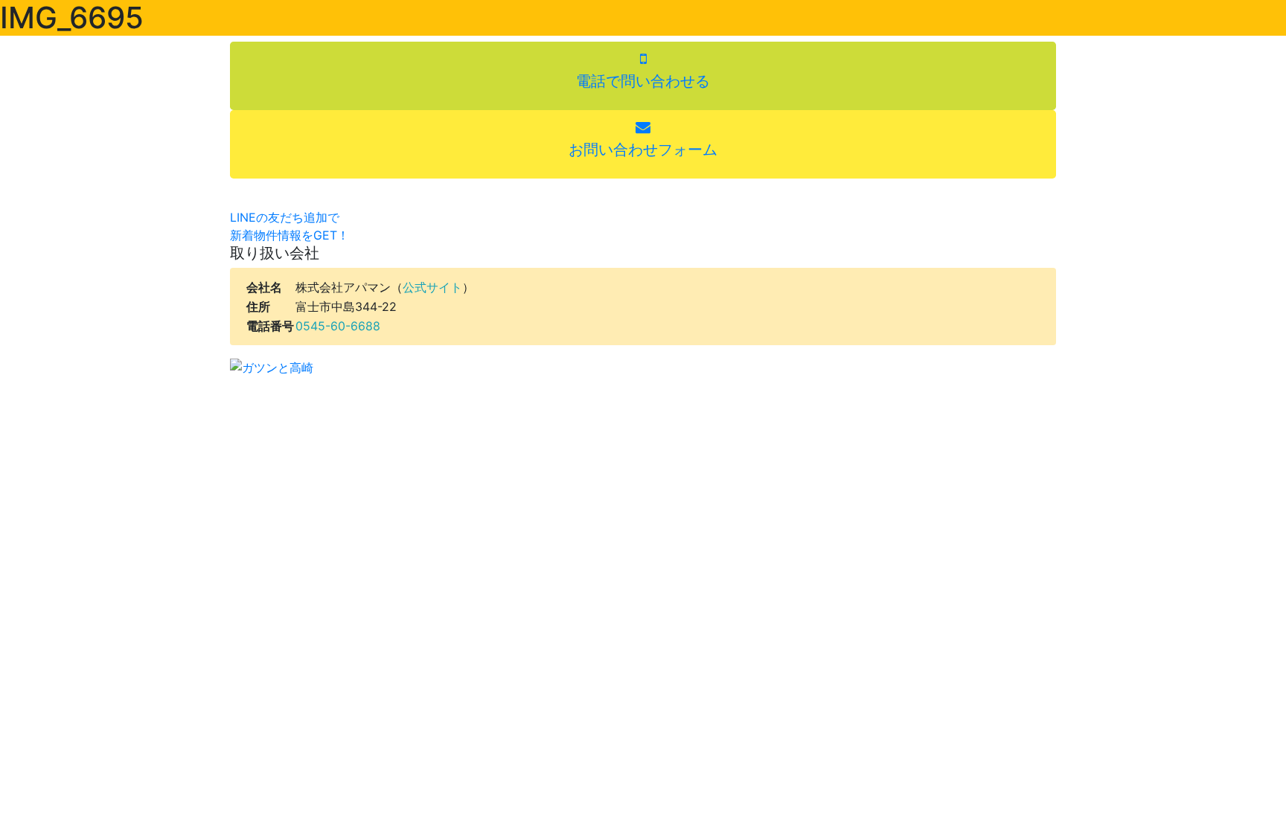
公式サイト (432, 287)
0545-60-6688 (337, 325)
